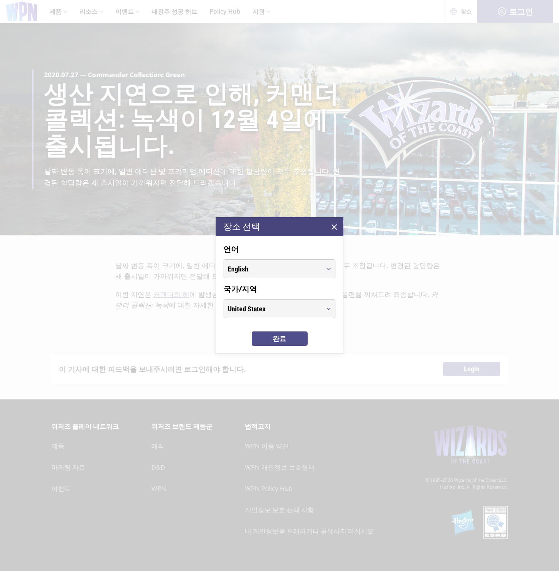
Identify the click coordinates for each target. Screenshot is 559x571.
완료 (279, 338)
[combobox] (272, 269)
